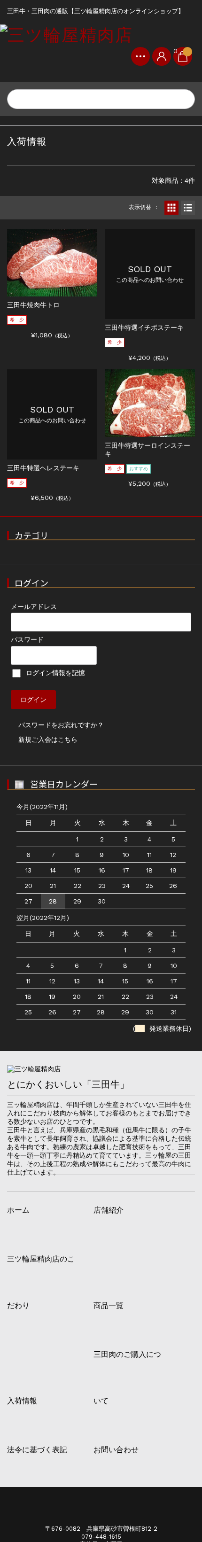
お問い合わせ (116, 1450)
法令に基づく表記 (37, 1450)
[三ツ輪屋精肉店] (66, 35)
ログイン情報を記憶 (54, 673)
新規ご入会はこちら (48, 739)
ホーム (18, 1210)
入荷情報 (22, 1401)
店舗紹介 (108, 1210)
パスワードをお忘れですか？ (61, 725)
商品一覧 (108, 1305)
